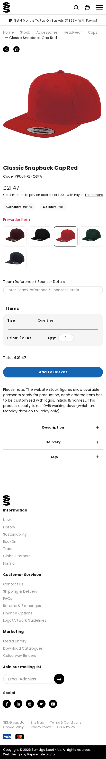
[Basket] (87, 7)
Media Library (14, 641)
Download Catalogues (23, 648)
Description (53, 427)
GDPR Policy (66, 727)
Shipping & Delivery (20, 591)
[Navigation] (99, 7)
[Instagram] (30, 704)
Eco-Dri (9, 541)
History (9, 527)
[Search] (76, 7)
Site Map (37, 722)
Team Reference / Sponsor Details (34, 281)
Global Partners (16, 555)
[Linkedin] (18, 704)
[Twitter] (41, 704)
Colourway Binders (19, 655)
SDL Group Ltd (13, 722)
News (7, 519)
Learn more (94, 195)
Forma (9, 563)
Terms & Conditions (65, 722)
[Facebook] (7, 704)
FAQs (53, 456)
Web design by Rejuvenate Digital (29, 754)
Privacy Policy (40, 727)
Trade (8, 548)
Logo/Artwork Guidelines (24, 620)
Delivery (53, 442)
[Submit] (59, 679)
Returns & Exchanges (22, 605)
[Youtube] (53, 704)
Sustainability (15, 534)
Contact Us (13, 584)
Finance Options (17, 613)
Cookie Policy (13, 727)
